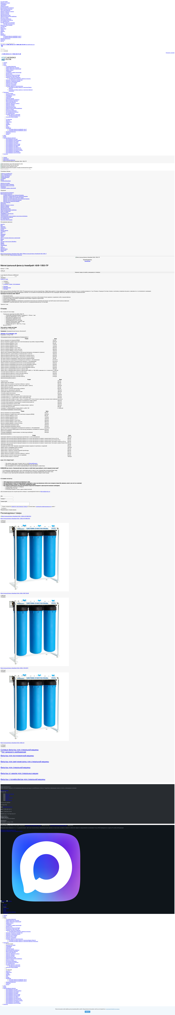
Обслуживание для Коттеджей (13, 152)
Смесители (3, 5)
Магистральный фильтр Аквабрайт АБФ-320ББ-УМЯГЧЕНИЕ (15, 593)
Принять (87, 1011)
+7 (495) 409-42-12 (10, 44)
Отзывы (7, 795)
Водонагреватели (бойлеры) (7, 7)
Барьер (2, 33)
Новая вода (3, 28)
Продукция (6, 92)
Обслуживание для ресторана (13, 144)
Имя (2, 496)
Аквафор (3, 31)
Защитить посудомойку (11, 82)
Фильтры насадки (5, 14)
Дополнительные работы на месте (8, 377)
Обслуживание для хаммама (12, 151)
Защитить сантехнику (11, 85)
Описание (5, 286)
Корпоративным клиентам (9, 138)
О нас (4, 64)
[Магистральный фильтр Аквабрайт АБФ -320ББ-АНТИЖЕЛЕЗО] (16, 516)
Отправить (3, 508)
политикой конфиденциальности (43, 506)
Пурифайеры (4, 4)
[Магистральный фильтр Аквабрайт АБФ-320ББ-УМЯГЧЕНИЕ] (35, 591)
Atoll (2, 32)
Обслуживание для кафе (12, 139)
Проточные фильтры (5, 10)
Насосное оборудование (6, 25)
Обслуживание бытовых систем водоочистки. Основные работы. (14, 337)
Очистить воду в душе (11, 83)
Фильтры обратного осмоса (7, 11)
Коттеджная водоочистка (7, 20)
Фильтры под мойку (5, 2)
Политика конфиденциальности (8, 830)
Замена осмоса (9, 70)
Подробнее (4, 790)
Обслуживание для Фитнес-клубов (14, 150)
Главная (5, 62)
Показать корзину (170, 52)
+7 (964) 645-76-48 (20, 44)
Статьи (7, 799)
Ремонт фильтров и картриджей (13, 68)
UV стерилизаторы (5, 21)
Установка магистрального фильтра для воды (20, 78)
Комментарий (4, 501)
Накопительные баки (5, 15)
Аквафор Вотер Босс (5, 38)
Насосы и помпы (4, 17)
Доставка (3, 44)
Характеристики (7, 287)
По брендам (3, 26)
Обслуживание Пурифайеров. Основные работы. (11, 409)
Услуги (4, 65)
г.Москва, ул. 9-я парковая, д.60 (9, 333)
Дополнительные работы (6, 433)
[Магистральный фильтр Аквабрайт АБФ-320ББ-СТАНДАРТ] (35, 665)
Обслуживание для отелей (12, 141)
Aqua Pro (3, 27)
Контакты (5, 154)
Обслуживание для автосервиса (13, 140)
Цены (4, 135)
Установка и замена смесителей (13, 72)
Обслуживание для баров (12, 142)
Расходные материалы (6, 19)
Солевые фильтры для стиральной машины (20, 750)
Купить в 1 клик (4, 279)
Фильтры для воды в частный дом (14, 80)
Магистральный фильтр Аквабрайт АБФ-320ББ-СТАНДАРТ (14, 668)
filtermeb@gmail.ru (33, 463)
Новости (8, 796)
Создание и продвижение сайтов (33, 825)
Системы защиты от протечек (8, 22)
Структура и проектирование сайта (58, 825)
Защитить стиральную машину (13, 81)
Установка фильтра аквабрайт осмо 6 (12, 37)
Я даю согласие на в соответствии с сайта (28, 506)
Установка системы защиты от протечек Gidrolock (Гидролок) (23, 941)
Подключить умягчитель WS (12, 76)
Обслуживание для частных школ (14, 149)
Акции (4, 136)
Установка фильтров (11, 66)
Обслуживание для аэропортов (13, 147)
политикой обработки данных (112, 1009)
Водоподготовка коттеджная (13, 75)
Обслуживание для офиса (12, 146)
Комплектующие (4, 6)
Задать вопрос (9, 797)
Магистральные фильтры (6, 9)
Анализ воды (9, 73)
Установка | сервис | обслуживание (11, 284)
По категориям (4, 1)
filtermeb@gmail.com (30, 44)
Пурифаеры (8, 71)
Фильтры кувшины (5, 12)
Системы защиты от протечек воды (14, 86)
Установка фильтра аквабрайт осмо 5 (12, 36)
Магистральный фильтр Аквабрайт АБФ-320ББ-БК (12, 742)
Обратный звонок (10, 794)
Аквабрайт (3, 35)
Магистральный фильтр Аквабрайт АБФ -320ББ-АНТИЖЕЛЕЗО (15, 518)
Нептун (2, 41)
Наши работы (9, 800)
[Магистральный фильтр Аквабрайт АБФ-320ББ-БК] (35, 740)
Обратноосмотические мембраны (9, 16)
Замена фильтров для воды (12, 67)
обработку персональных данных (19, 506)
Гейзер (2, 30)
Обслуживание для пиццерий (13, 145)
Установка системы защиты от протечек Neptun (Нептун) (22, 940)
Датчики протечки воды (9, 23)
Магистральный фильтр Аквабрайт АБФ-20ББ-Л (35, 253)
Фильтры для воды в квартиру (13, 77)
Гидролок (3, 39)
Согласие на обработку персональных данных (12, 831)
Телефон (3, 498)
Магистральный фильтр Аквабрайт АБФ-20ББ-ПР (12, 253)
